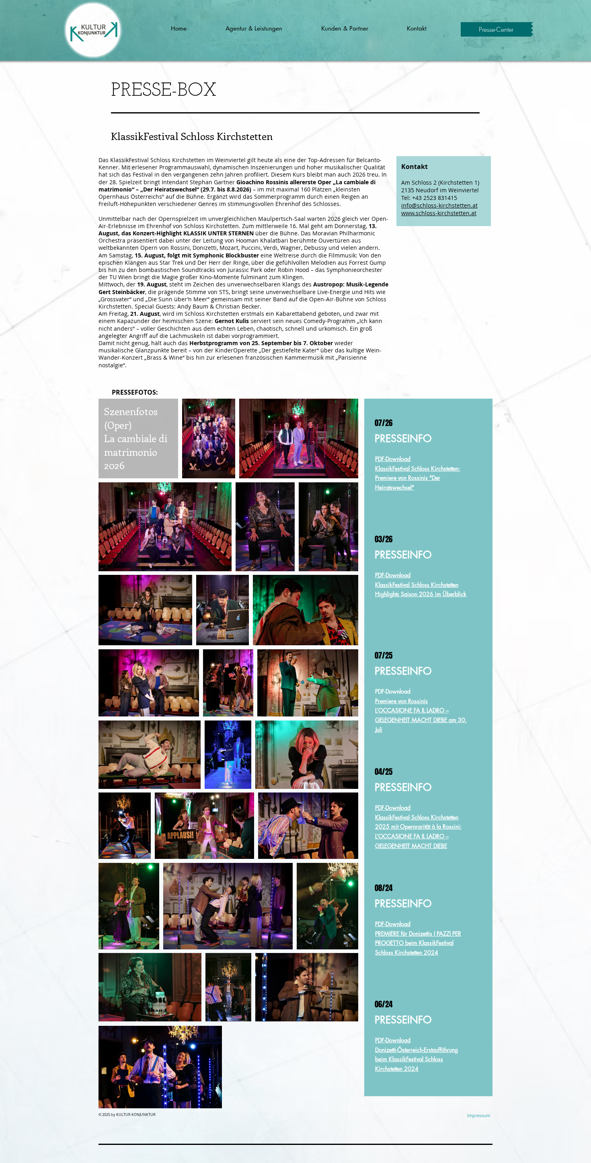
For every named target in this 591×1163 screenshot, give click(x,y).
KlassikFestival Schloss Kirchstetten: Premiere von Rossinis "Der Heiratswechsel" (417, 478)
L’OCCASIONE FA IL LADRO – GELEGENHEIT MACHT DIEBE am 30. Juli (421, 719)
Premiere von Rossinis (401, 701)
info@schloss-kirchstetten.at (439, 205)
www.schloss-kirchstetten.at (438, 213)
